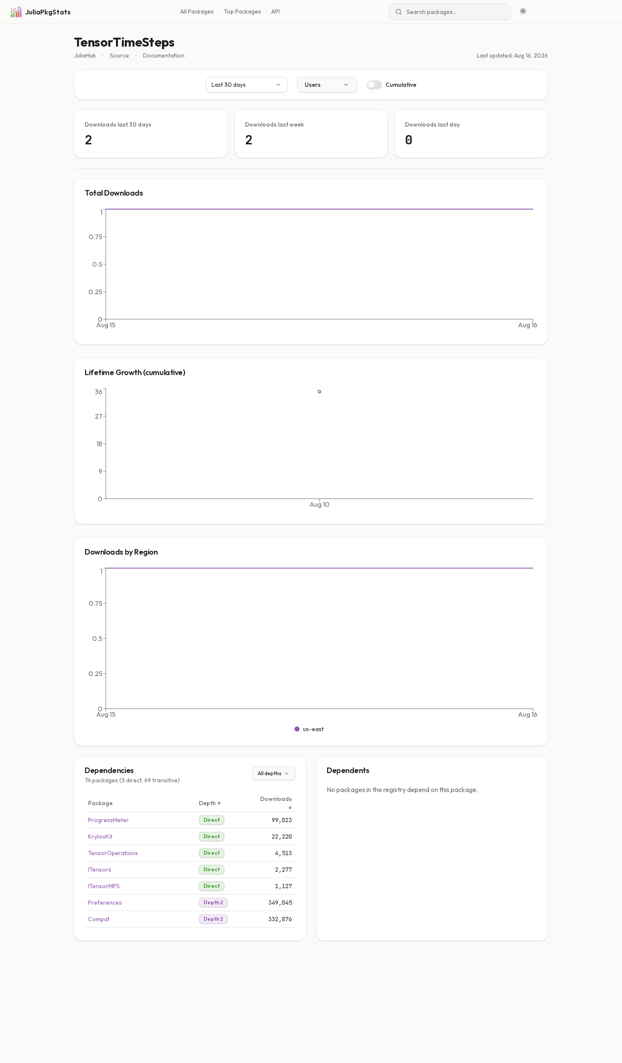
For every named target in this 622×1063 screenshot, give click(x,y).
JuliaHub (85, 55)
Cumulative (400, 84)
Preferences (105, 902)
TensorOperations (113, 853)
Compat (99, 919)
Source (119, 55)
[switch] (374, 84)
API (275, 11)
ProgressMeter (108, 820)
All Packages (197, 11)
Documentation (163, 55)
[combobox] (246, 84)
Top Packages (242, 11)
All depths (269, 773)
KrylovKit (100, 836)
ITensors (99, 869)
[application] (311, 270)
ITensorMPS (104, 886)
